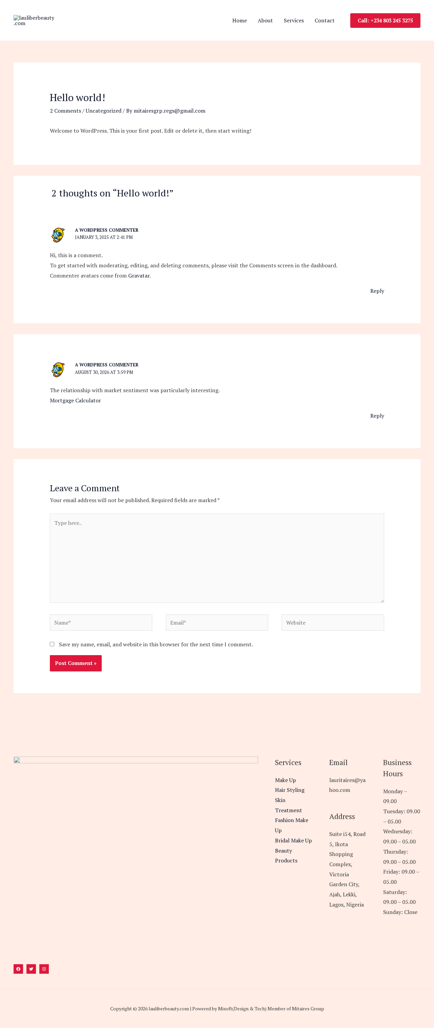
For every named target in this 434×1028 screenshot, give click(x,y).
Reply (377, 290)
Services (294, 20)
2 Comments (65, 110)
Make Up (285, 780)
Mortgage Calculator (75, 400)
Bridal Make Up (293, 840)
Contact (325, 20)
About (265, 20)
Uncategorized (103, 110)
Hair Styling (289, 790)
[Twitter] (31, 969)
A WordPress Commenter (106, 230)
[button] (385, 20)
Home (239, 20)
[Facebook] (18, 969)
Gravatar (139, 275)
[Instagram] (44, 969)
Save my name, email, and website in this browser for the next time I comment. (156, 644)
